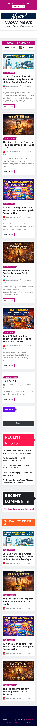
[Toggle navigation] (18, 34)
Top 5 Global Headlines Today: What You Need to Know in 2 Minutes (17, 339)
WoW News (18, 22)
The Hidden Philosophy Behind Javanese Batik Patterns (16, 273)
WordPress (30, 720)
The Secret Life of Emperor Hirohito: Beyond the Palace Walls (18, 145)
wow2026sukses (12, 86)
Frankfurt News (13, 722)
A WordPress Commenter (12, 509)
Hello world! (10, 380)
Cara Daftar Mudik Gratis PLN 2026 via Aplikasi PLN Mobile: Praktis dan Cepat (18, 79)
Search (9, 409)
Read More (8, 106)
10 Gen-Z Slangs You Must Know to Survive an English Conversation (18, 210)
